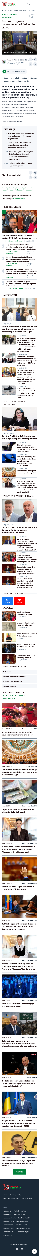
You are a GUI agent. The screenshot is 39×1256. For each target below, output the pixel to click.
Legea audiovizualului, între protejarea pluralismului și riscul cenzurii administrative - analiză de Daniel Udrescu (20, 248)
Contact (5, 1195)
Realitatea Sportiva (20, 1211)
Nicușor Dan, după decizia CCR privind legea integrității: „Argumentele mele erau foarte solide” (25, 583)
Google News (19, 198)
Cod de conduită (27, 1198)
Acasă (5, 10)
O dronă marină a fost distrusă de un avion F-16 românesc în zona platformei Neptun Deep (26, 393)
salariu (28, 189)
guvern (19, 189)
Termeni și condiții (15, 1195)
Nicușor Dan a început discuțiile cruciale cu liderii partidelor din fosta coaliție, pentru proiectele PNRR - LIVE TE (21, 272)
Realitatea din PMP (22, 1221)
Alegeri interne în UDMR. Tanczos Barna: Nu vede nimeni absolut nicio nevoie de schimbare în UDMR (18, 1123)
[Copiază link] (30, 59)
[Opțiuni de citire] (34, 1251)
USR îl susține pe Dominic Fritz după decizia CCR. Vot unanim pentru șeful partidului (19, 238)
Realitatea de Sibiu (8, 1232)
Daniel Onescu (32, 1077)
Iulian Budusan (31, 766)
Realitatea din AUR (20, 1214)
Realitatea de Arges (23, 1232)
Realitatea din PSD (22, 1225)
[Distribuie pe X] (35, 64)
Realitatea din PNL (8, 1225)
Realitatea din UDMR (23, 60)
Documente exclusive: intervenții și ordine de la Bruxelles (18, 1005)
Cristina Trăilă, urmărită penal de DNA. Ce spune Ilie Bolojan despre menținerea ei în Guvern (19, 530)
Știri (11, 10)
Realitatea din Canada (23, 1228)
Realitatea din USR (8, 1221)
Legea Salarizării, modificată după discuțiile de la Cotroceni (18, 810)
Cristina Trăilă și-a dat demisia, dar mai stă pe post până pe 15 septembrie (21, 136)
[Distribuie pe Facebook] (35, 59)
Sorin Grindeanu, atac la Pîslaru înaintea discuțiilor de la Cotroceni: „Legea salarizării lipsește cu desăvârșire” (20, 260)
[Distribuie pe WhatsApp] (30, 64)
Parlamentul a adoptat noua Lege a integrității (20, 164)
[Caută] (28, 4)
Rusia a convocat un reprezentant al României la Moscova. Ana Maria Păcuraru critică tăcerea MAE (18, 849)
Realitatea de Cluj (8, 1235)
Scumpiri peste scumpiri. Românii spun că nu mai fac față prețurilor (17, 733)
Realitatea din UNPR (24, 1218)
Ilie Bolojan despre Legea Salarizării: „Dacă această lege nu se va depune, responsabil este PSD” (19, 1083)
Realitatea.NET (7, 1211)
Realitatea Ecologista (9, 1218)
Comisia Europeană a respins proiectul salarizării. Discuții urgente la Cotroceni (21, 283)
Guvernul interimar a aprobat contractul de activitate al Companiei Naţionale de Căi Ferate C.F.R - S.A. (27, 360)
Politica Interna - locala (14, 288)
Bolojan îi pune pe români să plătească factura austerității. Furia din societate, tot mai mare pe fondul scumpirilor (19, 1045)
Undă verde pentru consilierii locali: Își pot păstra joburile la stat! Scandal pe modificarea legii (19, 772)
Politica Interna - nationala (21, 10)
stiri (4, 189)
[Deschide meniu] (34, 4)
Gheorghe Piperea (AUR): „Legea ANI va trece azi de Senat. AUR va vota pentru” (18, 1163)
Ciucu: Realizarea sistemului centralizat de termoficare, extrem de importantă (19, 145)
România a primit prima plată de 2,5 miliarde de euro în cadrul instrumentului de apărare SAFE (21, 155)
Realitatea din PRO (8, 1228)
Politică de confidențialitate (11, 1198)
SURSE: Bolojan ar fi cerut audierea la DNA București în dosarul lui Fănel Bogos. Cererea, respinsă (19, 926)
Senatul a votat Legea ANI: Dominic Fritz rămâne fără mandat (18, 888)
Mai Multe (19, 1172)
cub (11, 189)
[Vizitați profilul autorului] (4, 62)
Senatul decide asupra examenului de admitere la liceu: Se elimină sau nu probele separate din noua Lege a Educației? (19, 330)
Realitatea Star (7, 1214)
